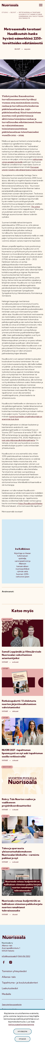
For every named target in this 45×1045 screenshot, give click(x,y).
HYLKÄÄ (22, 1039)
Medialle (6, 994)
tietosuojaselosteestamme (21, 1024)
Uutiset (5, 668)
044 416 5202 (24, 956)
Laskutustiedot (10, 988)
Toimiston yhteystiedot (14, 971)
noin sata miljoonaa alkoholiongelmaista (18, 440)
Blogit (13, 12)
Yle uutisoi (35, 206)
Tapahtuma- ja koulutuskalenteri (20, 982)
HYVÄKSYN (22, 1031)
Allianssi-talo (9, 977)
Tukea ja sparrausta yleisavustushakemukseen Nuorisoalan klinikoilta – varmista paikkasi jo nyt (20, 853)
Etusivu (5, 12)
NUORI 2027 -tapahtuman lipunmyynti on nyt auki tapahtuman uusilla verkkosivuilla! (22, 753)
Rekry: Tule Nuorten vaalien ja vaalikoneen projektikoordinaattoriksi (18, 802)
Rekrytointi (7, 619)
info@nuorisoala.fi (9, 956)
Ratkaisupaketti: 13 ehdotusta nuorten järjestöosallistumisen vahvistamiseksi (19, 704)
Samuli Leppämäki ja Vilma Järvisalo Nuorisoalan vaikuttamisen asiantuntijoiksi (21, 655)
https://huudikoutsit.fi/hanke (30, 503)
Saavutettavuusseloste (12, 1004)
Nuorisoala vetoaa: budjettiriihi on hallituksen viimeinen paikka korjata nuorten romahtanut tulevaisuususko (22, 905)
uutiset (5, 662)
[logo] (10, 5)
